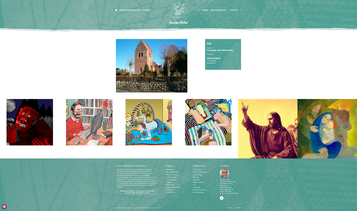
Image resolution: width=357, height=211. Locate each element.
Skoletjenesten (218, 10)
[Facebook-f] (221, 198)
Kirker (205, 10)
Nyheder (146, 10)
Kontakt (234, 10)
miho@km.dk (211, 63)
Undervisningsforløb (129, 10)
